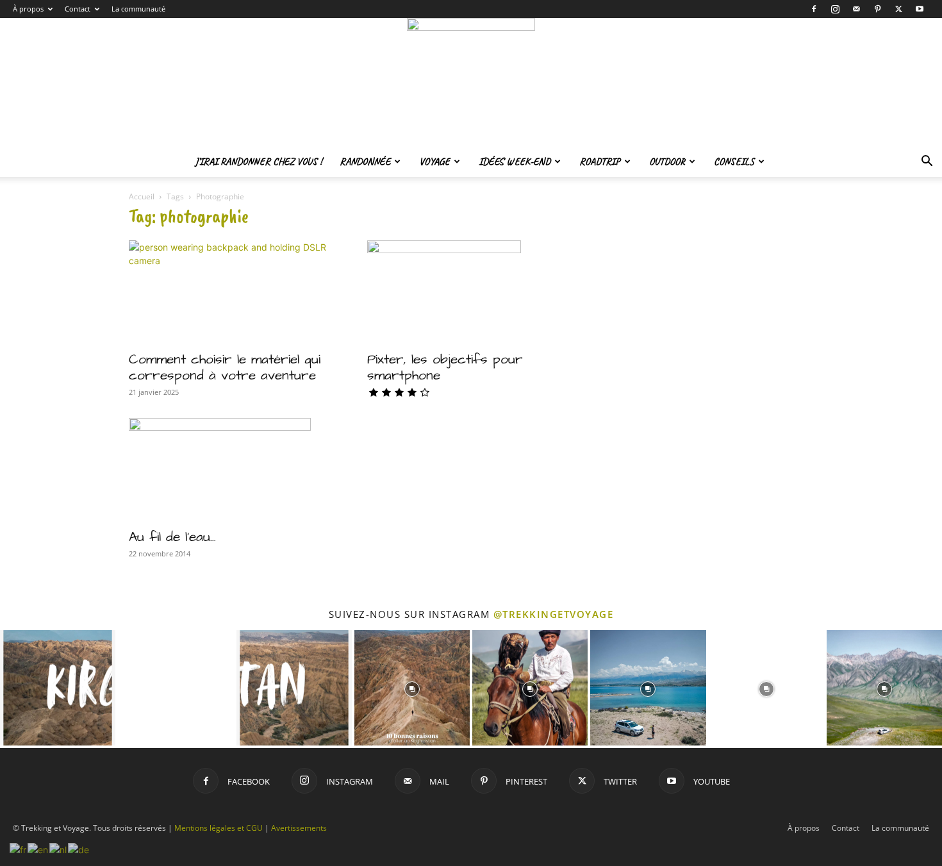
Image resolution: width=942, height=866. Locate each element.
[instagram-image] (57, 687)
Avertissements (299, 827)
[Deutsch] (79, 848)
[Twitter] (898, 9)
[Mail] (856, 9)
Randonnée (365, 161)
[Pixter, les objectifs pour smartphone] (471, 291)
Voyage (434, 161)
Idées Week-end (514, 161)
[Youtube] (919, 9)
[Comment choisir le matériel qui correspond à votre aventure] (232, 291)
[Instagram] (835, 9)
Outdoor (667, 161)
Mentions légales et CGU (218, 827)
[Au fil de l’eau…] (232, 469)
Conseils (734, 161)
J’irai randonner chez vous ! (258, 161)
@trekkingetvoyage (553, 614)
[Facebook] (813, 9)
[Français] (19, 848)
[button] (926, 162)
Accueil (141, 196)
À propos (28, 8)
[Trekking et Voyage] (471, 82)
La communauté (138, 8)
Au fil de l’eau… (172, 537)
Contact (77, 8)
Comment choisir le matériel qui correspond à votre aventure (224, 367)
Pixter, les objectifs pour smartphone (445, 367)
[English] (38, 848)
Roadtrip (599, 161)
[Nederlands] (58, 848)
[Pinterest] (877, 9)
